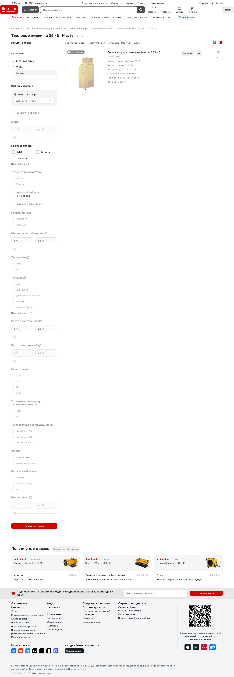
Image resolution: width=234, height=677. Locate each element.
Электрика (81, 17)
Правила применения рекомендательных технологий (28, 632)
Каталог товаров (20, 637)
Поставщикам (54, 618)
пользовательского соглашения (118, 665)
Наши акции (53, 607)
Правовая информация (24, 626)
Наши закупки (54, 629)
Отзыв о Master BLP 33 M (28, 563)
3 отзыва (104, 559)
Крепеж (48, 17)
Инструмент (33, 17)
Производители (20, 622)
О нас (14, 611)
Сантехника (157, 17)
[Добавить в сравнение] (218, 57)
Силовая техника (99, 17)
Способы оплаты (92, 621)
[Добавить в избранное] (218, 52)
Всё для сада (63, 17)
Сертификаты (19, 618)
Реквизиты (17, 607)
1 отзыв (174, 559)
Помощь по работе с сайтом (134, 618)
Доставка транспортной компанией (96, 613)
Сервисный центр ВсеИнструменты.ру (129, 609)
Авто (170, 17)
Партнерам (53, 625)
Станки (117, 17)
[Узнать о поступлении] (199, 53)
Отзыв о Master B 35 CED (99, 563)
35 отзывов (34, 559)
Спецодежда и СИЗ (136, 17)
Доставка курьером (94, 607)
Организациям (55, 621)
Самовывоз (89, 618)
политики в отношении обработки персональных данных (68, 665)
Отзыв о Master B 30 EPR (170, 563)
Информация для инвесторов (27, 614)
